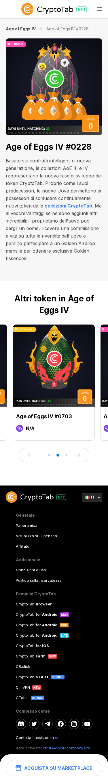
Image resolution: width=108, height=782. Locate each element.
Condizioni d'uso (31, 570)
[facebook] (61, 724)
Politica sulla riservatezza (39, 580)
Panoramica (26, 525)
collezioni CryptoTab (68, 206)
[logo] (54, 9)
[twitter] (34, 724)
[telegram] (47, 724)
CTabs (22, 697)
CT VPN (23, 687)
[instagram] (74, 724)
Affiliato (22, 546)
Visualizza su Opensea (36, 535)
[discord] (21, 724)
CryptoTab (34, 604)
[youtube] (87, 724)
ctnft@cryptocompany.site (66, 748)
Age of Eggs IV (21, 28)
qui (57, 737)
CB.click (23, 666)
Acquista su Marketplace (58, 768)
